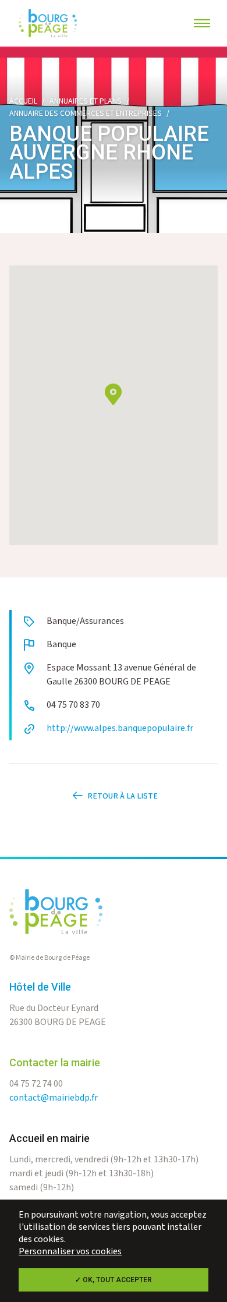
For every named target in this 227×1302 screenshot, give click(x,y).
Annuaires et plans (85, 101)
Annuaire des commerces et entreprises (85, 113)
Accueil (23, 101)
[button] (113, 394)
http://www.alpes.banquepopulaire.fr (120, 728)
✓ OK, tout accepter (113, 1280)
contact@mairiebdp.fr (53, 1098)
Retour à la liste (122, 796)
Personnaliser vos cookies (70, 1252)
